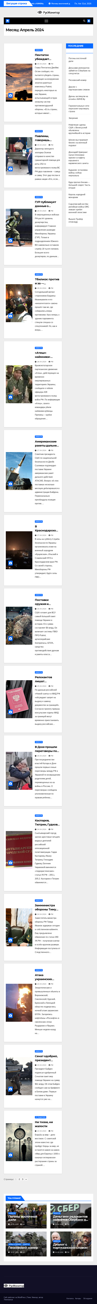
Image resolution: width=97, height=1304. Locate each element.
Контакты (70, 1298)
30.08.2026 (14, 1224)
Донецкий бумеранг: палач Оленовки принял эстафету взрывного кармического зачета (78, 157)
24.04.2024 (42, 829)
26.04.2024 (42, 609)
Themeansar (8, 1300)
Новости (39, 50)
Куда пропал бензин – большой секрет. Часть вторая (79, 185)
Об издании (87, 1298)
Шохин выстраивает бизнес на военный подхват (78, 143)
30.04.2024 (42, 64)
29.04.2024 (42, 211)
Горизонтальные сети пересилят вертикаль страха (79, 108)
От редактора (40, 1117)
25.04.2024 (42, 686)
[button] (84, 21)
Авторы (78, 1298)
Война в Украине (15, 1244)
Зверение (73, 118)
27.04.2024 (42, 450)
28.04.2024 (42, 362)
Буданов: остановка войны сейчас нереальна (78, 173)
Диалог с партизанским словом (70, 1246)
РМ (52, 64)
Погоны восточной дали (22, 1218)
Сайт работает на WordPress (15, 1297)
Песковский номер (77, 80)
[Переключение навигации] (46, 21)
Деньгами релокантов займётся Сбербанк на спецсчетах (79, 71)
